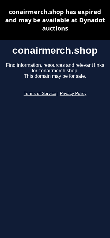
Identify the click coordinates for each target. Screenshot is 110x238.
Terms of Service (40, 93)
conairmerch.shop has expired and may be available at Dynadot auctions (55, 20)
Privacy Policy (73, 93)
